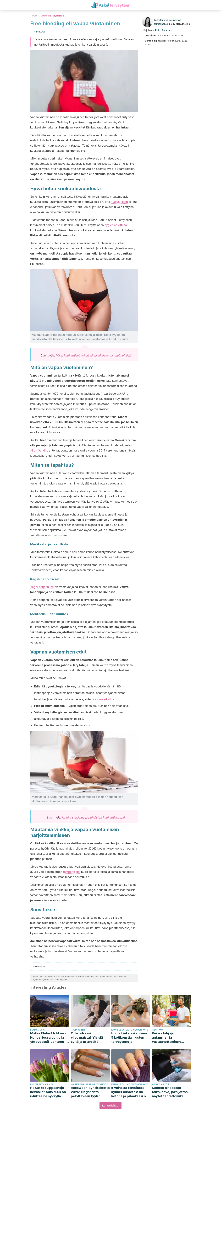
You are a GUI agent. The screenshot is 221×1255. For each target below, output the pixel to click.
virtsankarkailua (103, 699)
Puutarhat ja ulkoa (41, 1084)
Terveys (34, 16)
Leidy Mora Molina (179, 23)
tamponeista (71, 871)
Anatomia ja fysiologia (52, 16)
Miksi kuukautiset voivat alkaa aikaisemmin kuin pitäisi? (93, 355)
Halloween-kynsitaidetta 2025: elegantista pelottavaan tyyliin (90, 1092)
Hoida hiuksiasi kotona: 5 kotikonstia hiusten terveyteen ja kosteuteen (129, 1037)
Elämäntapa (37, 1030)
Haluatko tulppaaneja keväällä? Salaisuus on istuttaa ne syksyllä (48, 1092)
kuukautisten (119, 201)
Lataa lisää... (110, 1105)
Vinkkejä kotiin (161, 1084)
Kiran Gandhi (38, 450)
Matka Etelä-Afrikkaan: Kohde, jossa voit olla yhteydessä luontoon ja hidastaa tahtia (48, 1037)
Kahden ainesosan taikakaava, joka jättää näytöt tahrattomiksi (170, 1092)
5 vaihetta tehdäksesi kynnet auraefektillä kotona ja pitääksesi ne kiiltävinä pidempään (129, 1092)
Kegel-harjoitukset (42, 587)
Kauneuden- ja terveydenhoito (130, 1030)
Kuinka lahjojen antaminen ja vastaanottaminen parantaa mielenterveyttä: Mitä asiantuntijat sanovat (169, 1037)
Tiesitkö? (157, 1030)
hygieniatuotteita (116, 225)
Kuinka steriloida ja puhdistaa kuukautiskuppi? (93, 817)
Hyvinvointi (78, 1030)
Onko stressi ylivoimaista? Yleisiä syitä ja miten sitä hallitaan (87, 1037)
